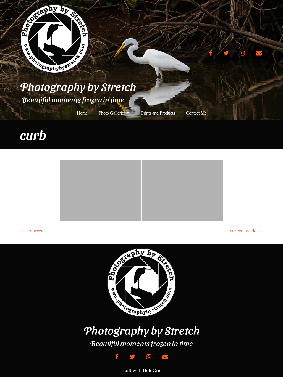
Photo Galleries (112, 113)
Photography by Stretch (78, 86)
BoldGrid (152, 370)
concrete (32, 230)
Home (82, 113)
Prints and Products (158, 113)
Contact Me (196, 113)
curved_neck (246, 230)
